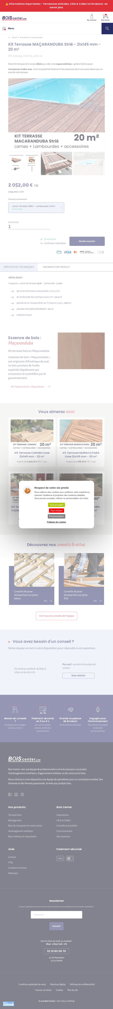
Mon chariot (105, 20)
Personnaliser (56, 516)
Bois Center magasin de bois (14, 17)
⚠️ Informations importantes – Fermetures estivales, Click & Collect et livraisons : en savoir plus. (56, 5)
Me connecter (92, 20)
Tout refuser (56, 510)
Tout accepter (56, 505)
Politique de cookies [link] (56, 522)
